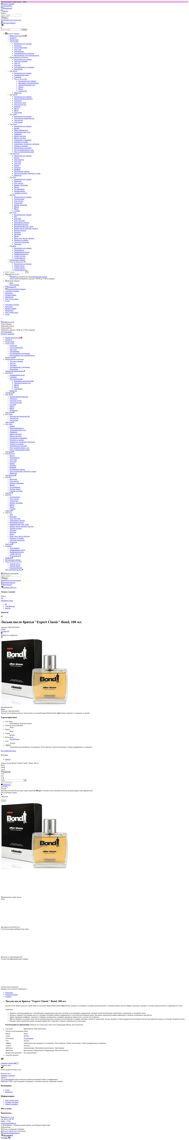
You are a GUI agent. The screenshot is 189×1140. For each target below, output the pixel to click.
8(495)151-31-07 (17, 277)
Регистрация (14, 285)
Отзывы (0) (5, 631)
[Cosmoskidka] (6, 1079)
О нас (7, 301)
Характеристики (11, 994)
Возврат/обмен (10, 295)
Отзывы (8, 996)
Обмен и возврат (11, 1104)
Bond (3, 709)
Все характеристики (8, 751)
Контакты (9, 293)
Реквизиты (9, 297)
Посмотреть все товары (23, 44)
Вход (11, 283)
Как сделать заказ (11, 299)
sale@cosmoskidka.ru (8, 1123)
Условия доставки (12, 1102)
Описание (9, 993)
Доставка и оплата (12, 291)
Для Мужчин (10, 606)
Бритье (7, 608)
